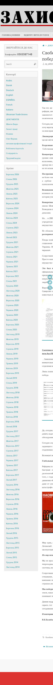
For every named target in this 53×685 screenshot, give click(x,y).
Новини (9, 134)
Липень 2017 (11, 455)
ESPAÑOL (10, 100)
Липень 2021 (11, 257)
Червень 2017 (12, 460)
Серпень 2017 (12, 451)
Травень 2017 (12, 465)
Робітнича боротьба (15, 148)
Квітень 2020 (12, 320)
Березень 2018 (12, 421)
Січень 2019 (11, 383)
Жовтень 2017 (12, 441)
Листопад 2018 (12, 392)
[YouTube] (50, 277)
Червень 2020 (12, 310)
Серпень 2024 (12, 208)
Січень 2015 (11, 557)
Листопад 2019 (12, 334)
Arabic (9, 80)
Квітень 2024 (12, 218)
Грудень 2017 (12, 431)
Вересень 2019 (12, 344)
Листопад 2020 (12, 291)
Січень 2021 (11, 281)
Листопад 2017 (12, 436)
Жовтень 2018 (12, 397)
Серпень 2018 (12, 402)
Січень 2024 (11, 223)
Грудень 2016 (12, 485)
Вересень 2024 (12, 203)
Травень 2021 (12, 266)
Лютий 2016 (11, 533)
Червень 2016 (12, 514)
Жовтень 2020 (12, 295)
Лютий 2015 (11, 552)
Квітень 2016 (12, 523)
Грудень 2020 (12, 286)
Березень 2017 (12, 475)
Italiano (9, 109)
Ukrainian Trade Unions (17, 114)
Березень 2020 (12, 324)
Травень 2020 (12, 315)
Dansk (9, 85)
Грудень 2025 (12, 184)
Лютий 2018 (11, 426)
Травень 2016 (12, 518)
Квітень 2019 (12, 368)
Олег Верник (11, 139)
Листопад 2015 (12, 543)
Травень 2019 (12, 363)
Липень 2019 (11, 354)
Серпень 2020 (12, 305)
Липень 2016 (11, 509)
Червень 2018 (12, 407)
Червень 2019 (12, 358)
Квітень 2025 (12, 198)
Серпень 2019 (12, 349)
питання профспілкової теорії (19, 143)
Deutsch (10, 90)
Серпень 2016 (12, 504)
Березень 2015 (12, 547)
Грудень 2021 (12, 242)
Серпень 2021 (12, 252)
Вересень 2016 (12, 499)
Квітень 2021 (12, 271)
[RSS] (50, 287)
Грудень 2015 (12, 538)
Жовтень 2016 (12, 494)
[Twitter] (50, 282)
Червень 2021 (12, 261)
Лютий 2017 (11, 480)
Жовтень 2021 (12, 247)
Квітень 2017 (12, 470)
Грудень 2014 (12, 562)
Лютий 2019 (11, 378)
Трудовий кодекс (13, 158)
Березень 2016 (12, 528)
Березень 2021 (12, 276)
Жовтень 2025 (12, 189)
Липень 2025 (11, 194)
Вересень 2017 (12, 446)
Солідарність (12, 153)
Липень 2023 (11, 232)
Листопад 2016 (12, 489)
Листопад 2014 (12, 567)
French (9, 105)
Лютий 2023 (11, 237)
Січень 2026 (11, 179)
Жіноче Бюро (12, 124)
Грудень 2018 (12, 388)
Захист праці (11, 129)
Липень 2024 (11, 213)
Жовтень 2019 (12, 339)
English (9, 95)
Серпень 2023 (12, 227)
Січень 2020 (11, 329)
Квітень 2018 (12, 417)
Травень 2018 (12, 412)
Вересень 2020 (12, 300)
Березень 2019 (12, 373)
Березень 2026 (12, 174)
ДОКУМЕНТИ (12, 119)
